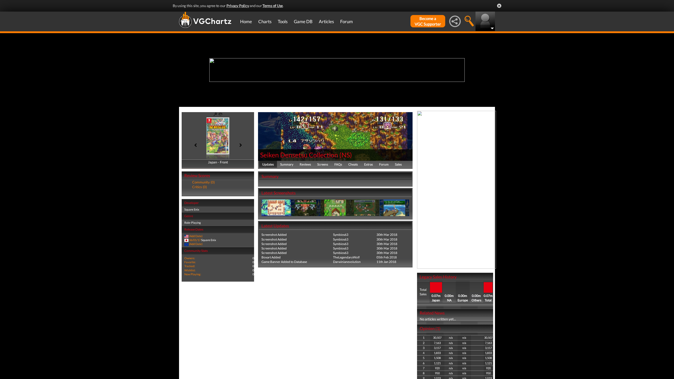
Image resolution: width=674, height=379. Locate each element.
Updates (268, 164)
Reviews (305, 164)
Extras (368, 164)
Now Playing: (192, 274)
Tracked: (189, 266)
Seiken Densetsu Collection (299, 155)
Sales (398, 164)
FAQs (338, 164)
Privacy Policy (237, 5)
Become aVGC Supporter (428, 21)
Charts (264, 21)
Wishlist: (190, 270)
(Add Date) (195, 236)
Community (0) (203, 182)
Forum (346, 21)
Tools (283, 21)
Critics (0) (199, 187)
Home (246, 21)
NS (345, 155)
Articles (326, 21)
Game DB (303, 21)
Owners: (189, 258)
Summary (286, 164)
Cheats (353, 164)
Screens (322, 164)
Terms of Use (272, 5)
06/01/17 (195, 240)
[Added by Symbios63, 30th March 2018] (276, 208)
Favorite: (190, 262)
